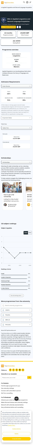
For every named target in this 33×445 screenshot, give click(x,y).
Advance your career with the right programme (14, 400)
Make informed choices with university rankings (14, 402)
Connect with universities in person (11, 390)
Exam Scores (6, 86)
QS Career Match (6, 351)
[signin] (27, 2)
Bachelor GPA (9, 98)
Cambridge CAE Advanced (24, 98)
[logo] (7, 2)
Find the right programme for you (10, 386)
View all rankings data (16, 295)
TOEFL (8, 91)
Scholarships (6, 162)
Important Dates (7, 118)
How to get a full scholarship (9, 195)
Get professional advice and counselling (12, 407)
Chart (25, 232)
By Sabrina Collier (12, 204)
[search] (24, 2)
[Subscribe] (29, 377)
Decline (16, 433)
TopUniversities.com (6, 333)
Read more (5, 75)
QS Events (12, 344)
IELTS (24, 91)
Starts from (16, 137)
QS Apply (19, 344)
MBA (7, 320)
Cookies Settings (16, 428)
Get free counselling (7, 393)
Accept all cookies (16, 438)
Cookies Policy (11, 425)
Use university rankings (7, 388)
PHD (8, 324)
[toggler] (30, 2)
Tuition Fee (6, 128)
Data (30, 232)
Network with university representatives (12, 405)
